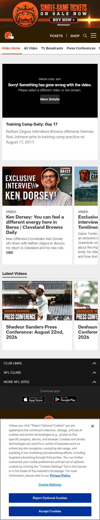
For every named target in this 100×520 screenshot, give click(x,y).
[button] (50, 99)
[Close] (92, 426)
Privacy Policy (60, 475)
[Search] (85, 35)
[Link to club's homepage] (9, 33)
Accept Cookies (50, 511)
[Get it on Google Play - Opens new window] (65, 401)
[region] (50, 469)
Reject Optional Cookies (50, 498)
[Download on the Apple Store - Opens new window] (33, 400)
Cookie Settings (50, 484)
